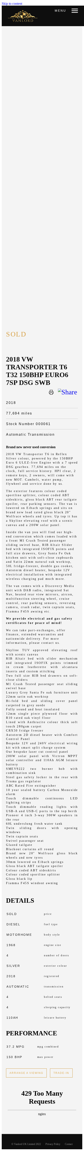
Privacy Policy (52, 1144)
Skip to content (12, 3)
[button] (75, 11)
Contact (69, 1144)
